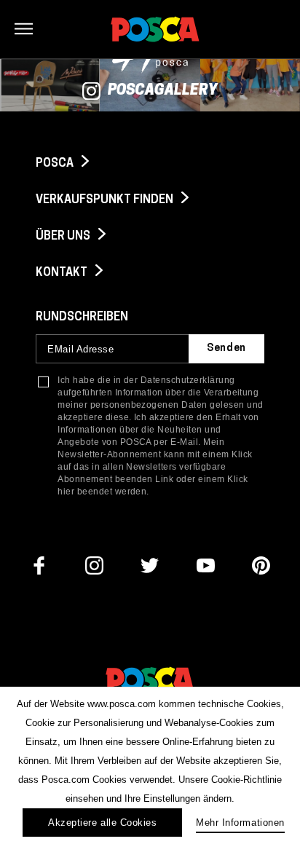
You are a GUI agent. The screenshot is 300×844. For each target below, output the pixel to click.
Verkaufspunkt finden (105, 200)
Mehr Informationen (240, 822)
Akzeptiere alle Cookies (102, 822)
